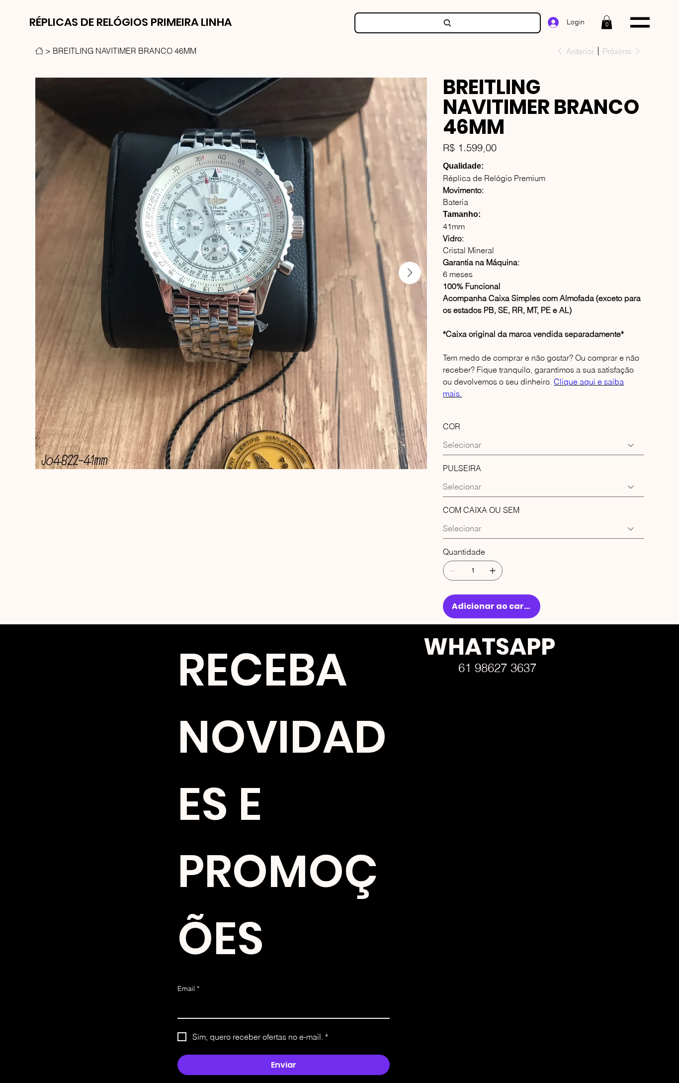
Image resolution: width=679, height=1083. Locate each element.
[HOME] (39, 51)
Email (188, 988)
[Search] (447, 22)
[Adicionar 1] (493, 571)
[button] (606, 22)
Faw (415, 753)
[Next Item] (410, 273)
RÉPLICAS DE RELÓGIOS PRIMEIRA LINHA (130, 22)
